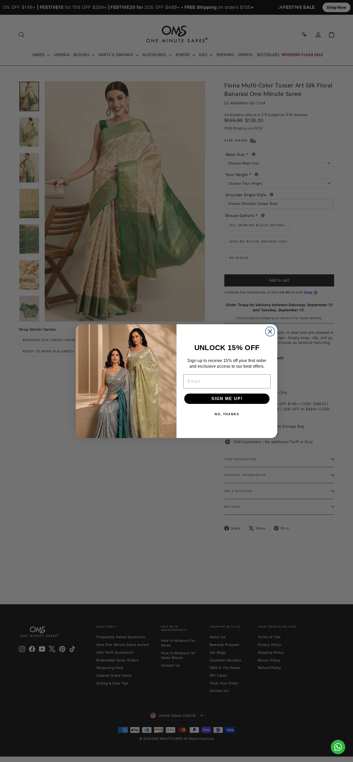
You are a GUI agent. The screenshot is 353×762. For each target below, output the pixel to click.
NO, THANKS (227, 414)
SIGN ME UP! (227, 398)
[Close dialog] (270, 331)
